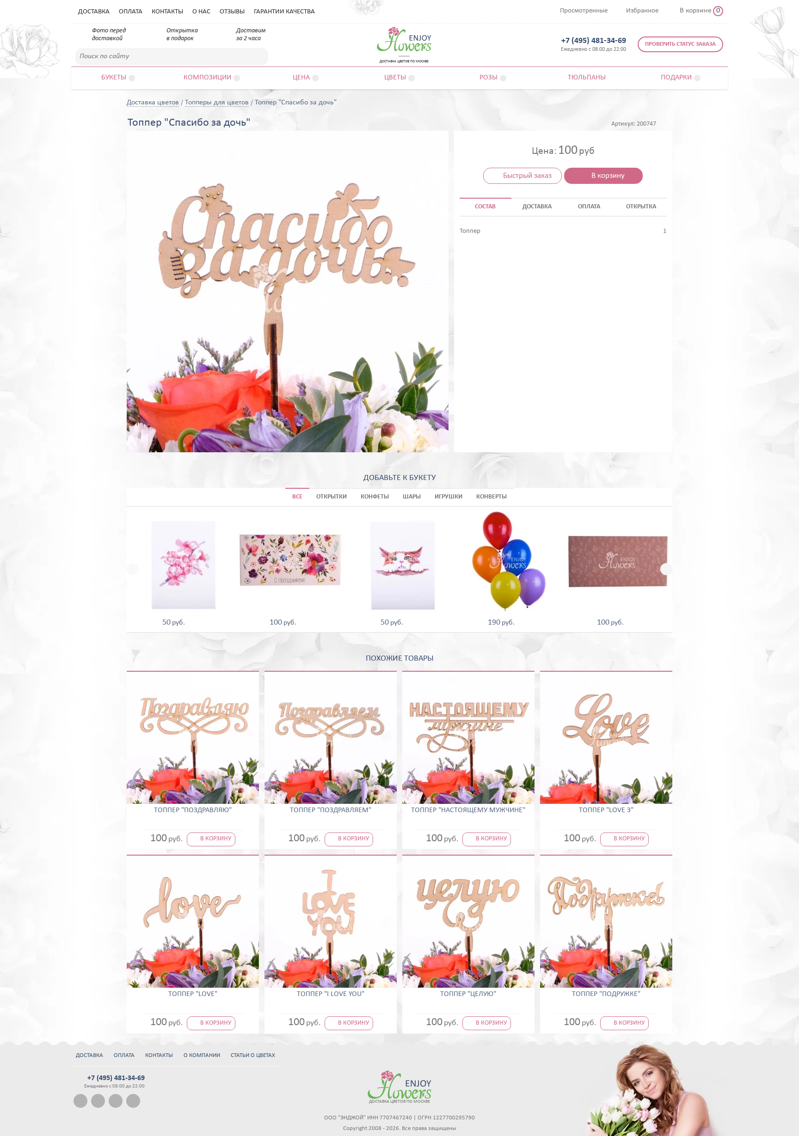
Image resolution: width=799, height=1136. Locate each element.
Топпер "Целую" (468, 994)
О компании (202, 1055)
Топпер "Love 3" (606, 810)
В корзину (608, 176)
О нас (201, 11)
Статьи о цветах (253, 1055)
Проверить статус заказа (680, 44)
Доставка (94, 11)
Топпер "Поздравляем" (330, 810)
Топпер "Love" (192, 994)
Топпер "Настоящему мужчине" (468, 810)
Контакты (167, 11)
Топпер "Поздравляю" (193, 810)
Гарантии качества (284, 11)
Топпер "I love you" (330, 994)
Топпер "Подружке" (606, 994)
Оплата (130, 11)
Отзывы (232, 11)
